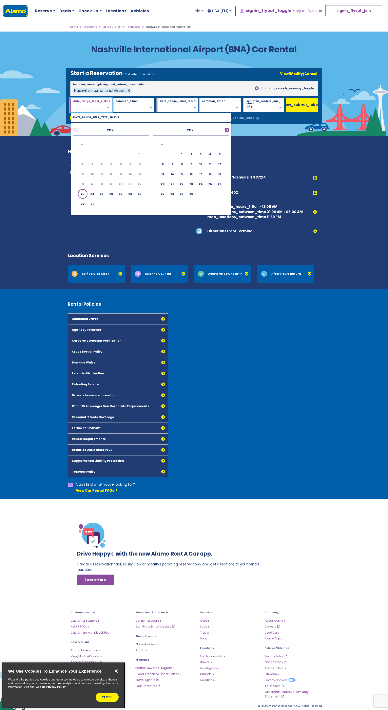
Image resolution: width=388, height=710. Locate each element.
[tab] (96, 274)
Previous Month (80, 129)
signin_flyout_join (353, 10)
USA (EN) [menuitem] (220, 11)
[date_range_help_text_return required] (177, 105)
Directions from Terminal (230, 231)
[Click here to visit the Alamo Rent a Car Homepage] (14, 11)
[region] (63, 685)
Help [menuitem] (196, 11)
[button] (83, 194)
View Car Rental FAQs (95, 490)
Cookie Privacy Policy (51, 686)
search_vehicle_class (236, 118)
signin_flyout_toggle (268, 10)
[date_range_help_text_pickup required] (91, 105)
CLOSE (107, 697)
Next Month (222, 129)
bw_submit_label (302, 104)
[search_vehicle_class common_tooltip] (257, 118)
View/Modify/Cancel (298, 73)
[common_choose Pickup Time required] (133, 105)
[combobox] (194, 88)
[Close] (116, 671)
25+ (249, 107)
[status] (102, 90)
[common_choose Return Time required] (220, 105)
